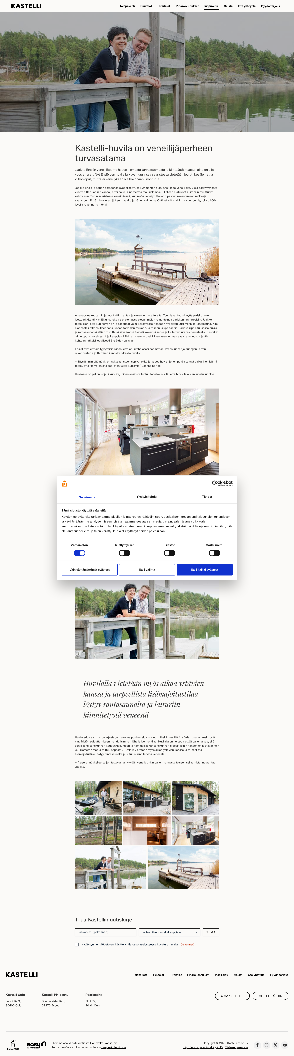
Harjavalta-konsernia (103, 1043)
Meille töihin (270, 996)
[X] (275, 1045)
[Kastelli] (26, 6)
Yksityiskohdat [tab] (147, 496)
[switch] (124, 553)
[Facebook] (257, 1045)
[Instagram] (266, 1045)
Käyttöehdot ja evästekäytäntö (203, 1047)
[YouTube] (284, 1045)
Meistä (238, 975)
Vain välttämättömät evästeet (90, 569)
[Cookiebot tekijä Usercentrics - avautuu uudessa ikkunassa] (215, 484)
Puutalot (158, 975)
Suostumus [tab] (87, 497)
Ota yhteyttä (256, 975)
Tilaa (211, 932)
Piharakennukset (198, 975)
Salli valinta (147, 569)
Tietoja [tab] (207, 496)
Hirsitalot (176, 975)
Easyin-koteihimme (113, 1047)
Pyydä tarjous (279, 975)
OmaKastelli (232, 996)
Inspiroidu (221, 975)
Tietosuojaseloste (236, 1047)
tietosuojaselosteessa (142, 944)
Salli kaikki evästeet (204, 569)
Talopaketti (140, 975)
